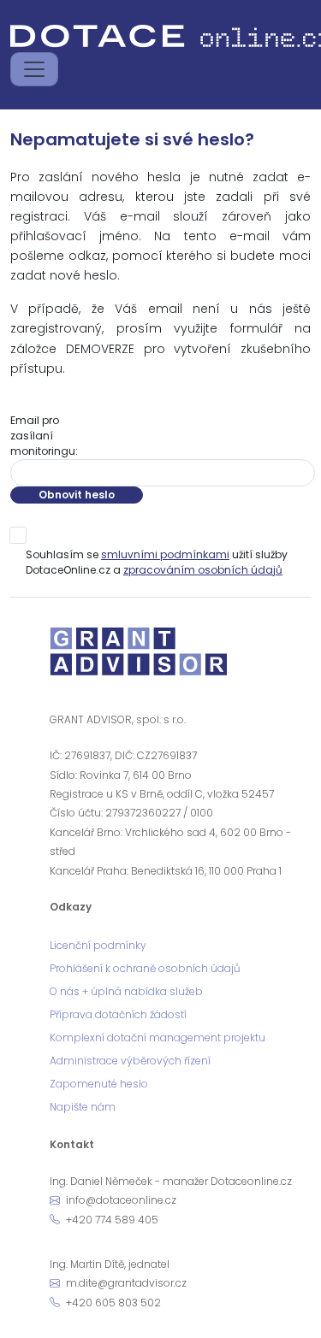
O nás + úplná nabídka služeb (126, 991)
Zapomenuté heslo (99, 1083)
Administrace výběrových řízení (130, 1060)
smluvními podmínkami (165, 554)
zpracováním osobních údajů (202, 570)
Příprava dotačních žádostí (118, 1014)
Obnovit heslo (77, 494)
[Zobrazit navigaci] (34, 69)
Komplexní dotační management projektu (157, 1037)
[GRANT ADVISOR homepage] (140, 657)
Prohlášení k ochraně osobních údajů (145, 968)
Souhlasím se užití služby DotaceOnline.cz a (157, 562)
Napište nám (83, 1106)
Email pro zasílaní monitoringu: (44, 435)
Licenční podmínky (98, 945)
